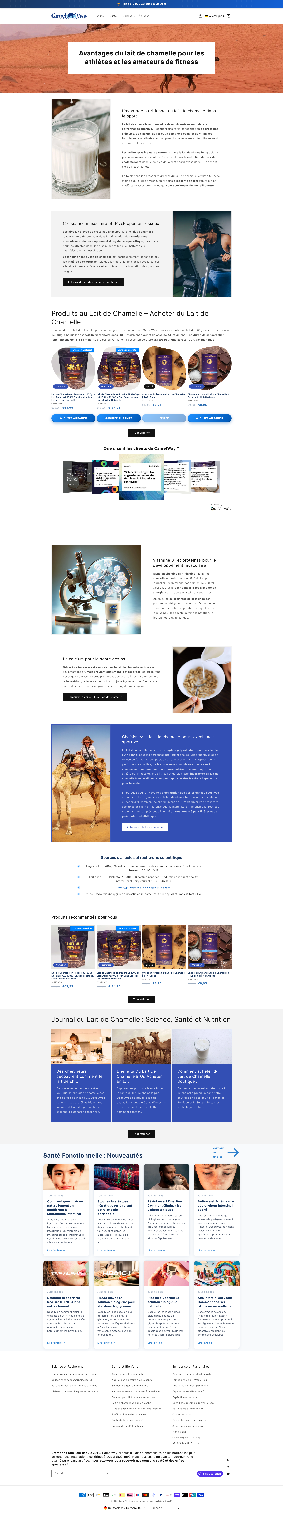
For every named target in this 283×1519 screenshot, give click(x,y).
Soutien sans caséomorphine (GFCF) (72, 1379)
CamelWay (124, 1501)
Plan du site (179, 1431)
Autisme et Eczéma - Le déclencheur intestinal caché (216, 1205)
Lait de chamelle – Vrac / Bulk (189, 1379)
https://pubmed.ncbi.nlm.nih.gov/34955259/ (144, 887)
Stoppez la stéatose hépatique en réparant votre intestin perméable (114, 1208)
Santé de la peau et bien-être (129, 1420)
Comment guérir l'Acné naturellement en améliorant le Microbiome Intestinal (65, 1208)
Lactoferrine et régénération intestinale (74, 1374)
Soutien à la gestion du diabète (130, 1385)
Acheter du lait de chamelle (145, 827)
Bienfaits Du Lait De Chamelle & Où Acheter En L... (139, 1076)
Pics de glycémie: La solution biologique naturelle (163, 1302)
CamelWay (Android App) (187, 1437)
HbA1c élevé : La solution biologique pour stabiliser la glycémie (116, 1302)
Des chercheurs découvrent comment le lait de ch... (79, 1076)
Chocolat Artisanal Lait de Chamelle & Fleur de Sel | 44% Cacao (208, 396)
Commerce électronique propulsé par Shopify (151, 1501)
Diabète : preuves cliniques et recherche (75, 1391)
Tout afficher (141, 432)
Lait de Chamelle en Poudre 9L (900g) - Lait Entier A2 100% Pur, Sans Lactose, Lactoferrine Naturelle (119, 397)
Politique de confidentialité (188, 1408)
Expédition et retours (184, 1397)
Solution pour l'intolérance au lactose (133, 1397)
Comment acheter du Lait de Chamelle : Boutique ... (197, 1076)
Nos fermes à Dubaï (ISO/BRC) (190, 1385)
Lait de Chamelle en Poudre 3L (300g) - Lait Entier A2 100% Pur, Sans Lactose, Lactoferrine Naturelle (73, 397)
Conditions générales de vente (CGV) (194, 1402)
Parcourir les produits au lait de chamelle (95, 697)
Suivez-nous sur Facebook (187, 1426)
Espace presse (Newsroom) (188, 1391)
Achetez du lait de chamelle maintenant (94, 282)
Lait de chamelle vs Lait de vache (131, 1402)
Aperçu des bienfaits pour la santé (132, 1379)
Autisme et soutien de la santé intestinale (136, 1391)
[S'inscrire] (106, 1473)
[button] (100, 15)
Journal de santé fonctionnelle (129, 1426)
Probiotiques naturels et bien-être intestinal (137, 1408)
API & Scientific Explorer (186, 1443)
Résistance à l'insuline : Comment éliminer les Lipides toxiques (166, 1205)
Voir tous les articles (218, 1152)
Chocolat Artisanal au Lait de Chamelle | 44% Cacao (163, 396)
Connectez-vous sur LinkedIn (189, 1420)
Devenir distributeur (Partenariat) (191, 1374)
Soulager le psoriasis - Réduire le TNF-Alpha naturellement (64, 1302)
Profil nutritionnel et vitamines (129, 1414)
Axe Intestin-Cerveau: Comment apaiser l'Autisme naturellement (216, 1302)
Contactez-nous (181, 1414)
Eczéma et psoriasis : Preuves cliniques (74, 1385)
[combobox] (125, 1508)
